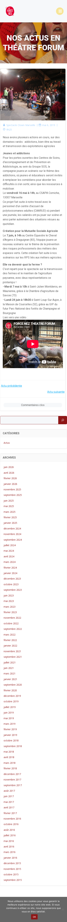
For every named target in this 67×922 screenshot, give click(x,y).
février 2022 (10, 640)
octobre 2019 (11, 701)
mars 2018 (9, 762)
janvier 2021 (10, 679)
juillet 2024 (10, 545)
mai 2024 (9, 550)
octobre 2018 (11, 740)
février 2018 (10, 768)
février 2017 (10, 813)
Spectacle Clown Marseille (20, 125)
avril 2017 (9, 807)
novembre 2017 (12, 779)
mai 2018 (9, 751)
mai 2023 (9, 601)
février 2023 (10, 612)
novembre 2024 (12, 534)
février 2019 (10, 729)
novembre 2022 (12, 617)
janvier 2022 (10, 645)
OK (34, 916)
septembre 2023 (13, 589)
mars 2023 (9, 606)
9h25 (9, 129)
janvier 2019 (10, 735)
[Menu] (60, 11)
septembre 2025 (13, 495)
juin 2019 (9, 712)
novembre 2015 (12, 869)
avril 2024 (9, 556)
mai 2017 (9, 802)
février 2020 (10, 690)
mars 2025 (9, 511)
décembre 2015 (12, 863)
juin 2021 (9, 668)
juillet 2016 (10, 835)
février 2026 (10, 478)
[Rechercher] (62, 420)
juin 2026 (9, 467)
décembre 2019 (12, 695)
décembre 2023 (12, 578)
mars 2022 (9, 634)
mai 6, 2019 (48, 125)
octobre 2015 (11, 874)
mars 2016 (9, 852)
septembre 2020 (13, 684)
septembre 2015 (13, 880)
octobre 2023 (11, 584)
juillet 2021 (10, 662)
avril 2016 (9, 846)
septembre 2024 (13, 539)
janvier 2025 (10, 522)
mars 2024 (9, 562)
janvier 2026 (10, 484)
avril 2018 (9, 757)
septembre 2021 (13, 656)
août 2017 (9, 790)
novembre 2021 (12, 651)
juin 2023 (9, 595)
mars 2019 (9, 723)
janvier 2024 (10, 573)
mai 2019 (9, 718)
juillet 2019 (10, 707)
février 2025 (10, 517)
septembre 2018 (13, 746)
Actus (7, 442)
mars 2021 (9, 673)
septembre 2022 (13, 629)
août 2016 (9, 829)
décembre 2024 (12, 528)
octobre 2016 (11, 824)
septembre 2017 (13, 785)
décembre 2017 (12, 774)
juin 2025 (9, 500)
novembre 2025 (12, 489)
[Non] (62, 909)
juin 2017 (9, 796)
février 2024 (10, 567)
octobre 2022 (11, 623)
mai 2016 (9, 841)
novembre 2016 (12, 818)
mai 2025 (9, 506)
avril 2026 (9, 472)
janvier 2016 (10, 857)
